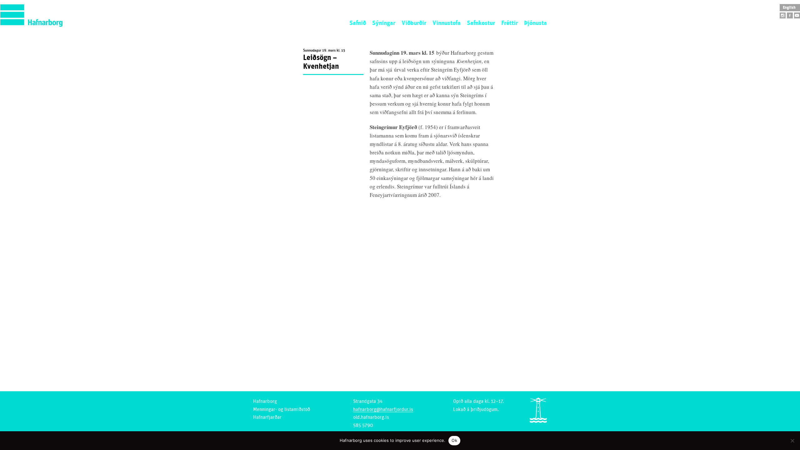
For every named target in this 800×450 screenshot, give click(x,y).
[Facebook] (790, 15)
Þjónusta (535, 23)
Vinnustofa (446, 23)
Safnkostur (481, 23)
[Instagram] (783, 15)
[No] (792, 441)
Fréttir (509, 23)
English (789, 8)
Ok (454, 440)
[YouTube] (797, 15)
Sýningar (383, 23)
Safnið (357, 23)
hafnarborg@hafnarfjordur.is (383, 409)
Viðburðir (414, 23)
